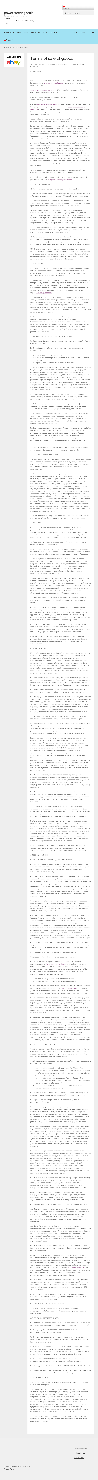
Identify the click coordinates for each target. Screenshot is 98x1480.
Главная (8, 47)
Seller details (79, 1458)
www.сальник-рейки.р (53, 83)
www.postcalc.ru (78, 1450)
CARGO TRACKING (50, 33)
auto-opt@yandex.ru (44, 293)
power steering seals (18, 13)
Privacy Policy (79, 1453)
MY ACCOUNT (22, 33)
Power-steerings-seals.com (56, 964)
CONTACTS (35, 33)
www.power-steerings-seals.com (42, 90)
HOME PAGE (9, 33)
